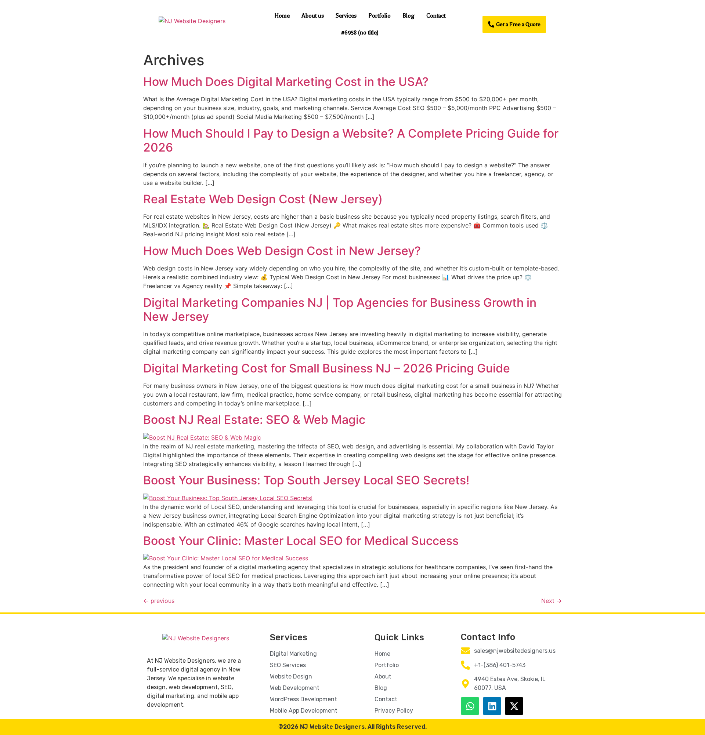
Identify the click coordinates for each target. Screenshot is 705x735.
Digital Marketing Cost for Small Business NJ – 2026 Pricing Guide (326, 368)
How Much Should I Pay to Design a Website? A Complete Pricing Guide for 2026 (350, 140)
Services (346, 15)
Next (551, 600)
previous (158, 600)
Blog (408, 15)
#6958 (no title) (360, 32)
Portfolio (379, 15)
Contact (435, 15)
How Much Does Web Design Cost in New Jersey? (282, 251)
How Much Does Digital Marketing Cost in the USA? (286, 81)
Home (282, 15)
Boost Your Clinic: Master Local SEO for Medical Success (301, 541)
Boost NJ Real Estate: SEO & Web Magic (254, 419)
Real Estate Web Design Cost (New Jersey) (263, 199)
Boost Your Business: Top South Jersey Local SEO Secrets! (306, 480)
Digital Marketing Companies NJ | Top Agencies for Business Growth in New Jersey (339, 309)
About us (312, 15)
